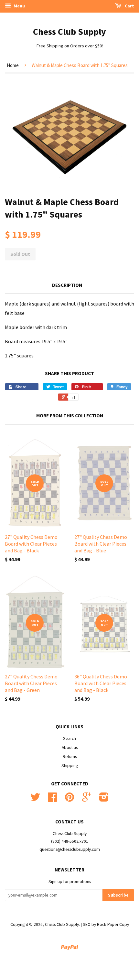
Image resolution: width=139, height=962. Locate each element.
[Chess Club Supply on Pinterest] (69, 799)
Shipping (69, 765)
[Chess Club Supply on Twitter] (35, 799)
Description (67, 285)
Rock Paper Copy (113, 924)
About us (70, 747)
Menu (19, 6)
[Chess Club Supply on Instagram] (104, 799)
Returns (70, 756)
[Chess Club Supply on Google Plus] (86, 799)
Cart (129, 6)
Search (69, 738)
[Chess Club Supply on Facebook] (52, 799)
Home (13, 65)
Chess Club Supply (69, 31)
